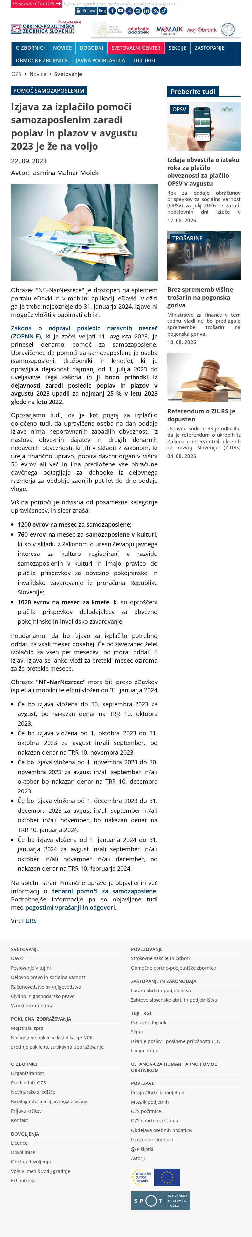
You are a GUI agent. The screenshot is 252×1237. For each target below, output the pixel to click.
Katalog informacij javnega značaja (49, 1101)
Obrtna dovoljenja (31, 1161)
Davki (17, 958)
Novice (38, 74)
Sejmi (137, 1031)
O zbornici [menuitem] (30, 48)
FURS (29, 921)
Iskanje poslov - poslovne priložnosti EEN (175, 1041)
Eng (102, 10)
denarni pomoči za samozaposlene (103, 891)
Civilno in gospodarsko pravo (42, 996)
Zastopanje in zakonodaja (163, 981)
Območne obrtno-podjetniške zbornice (173, 968)
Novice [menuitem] (62, 48)
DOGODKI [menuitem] (91, 48)
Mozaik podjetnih (150, 1102)
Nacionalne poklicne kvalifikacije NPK (52, 1037)
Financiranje (144, 1050)
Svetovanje (68, 74)
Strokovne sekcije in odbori (160, 958)
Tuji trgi (141, 1013)
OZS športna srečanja (154, 1121)
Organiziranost (27, 1073)
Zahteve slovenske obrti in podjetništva (174, 1000)
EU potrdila (23, 1180)
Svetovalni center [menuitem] (136, 48)
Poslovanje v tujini (31, 968)
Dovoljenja (25, 1134)
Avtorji (138, 1158)
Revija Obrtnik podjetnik (157, 1092)
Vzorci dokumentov (32, 1005)
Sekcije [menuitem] (177, 48)
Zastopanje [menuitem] (209, 48)
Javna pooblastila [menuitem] (100, 60)
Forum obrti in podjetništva (161, 990)
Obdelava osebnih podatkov (161, 1130)
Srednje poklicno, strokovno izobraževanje (57, 1047)
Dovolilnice (23, 1152)
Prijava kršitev (26, 1111)
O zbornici (24, 1064)
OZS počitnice (146, 1111)
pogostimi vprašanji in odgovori (70, 907)
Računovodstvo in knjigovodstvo (46, 987)
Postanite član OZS (33, 3)
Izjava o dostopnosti (153, 1140)
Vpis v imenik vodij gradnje (40, 1171)
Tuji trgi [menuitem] (144, 60)
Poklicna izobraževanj (39, 1019)
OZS (16, 74)
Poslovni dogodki (149, 1022)
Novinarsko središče (33, 1092)
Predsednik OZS (28, 1083)
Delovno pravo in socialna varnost (48, 977)
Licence (19, 1143)
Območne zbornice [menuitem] (42, 60)
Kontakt (19, 1120)
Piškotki (145, 1149)
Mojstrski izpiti (27, 1028)
